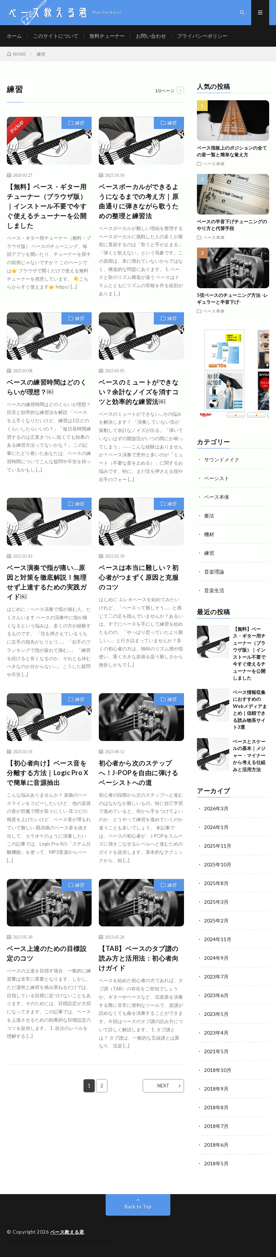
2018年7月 (216, 1126)
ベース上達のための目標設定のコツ (47, 953)
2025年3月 (216, 902)
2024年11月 (217, 939)
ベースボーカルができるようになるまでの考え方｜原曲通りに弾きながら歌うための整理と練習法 (139, 201)
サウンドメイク (221, 459)
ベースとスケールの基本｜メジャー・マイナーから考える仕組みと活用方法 (249, 755)
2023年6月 (216, 995)
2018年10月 (217, 1070)
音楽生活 (214, 590)
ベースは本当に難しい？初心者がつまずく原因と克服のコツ (139, 577)
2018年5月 (216, 1163)
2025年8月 (216, 883)
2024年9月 (216, 958)
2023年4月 (216, 1033)
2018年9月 (216, 1089)
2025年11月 (217, 846)
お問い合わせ (151, 36)
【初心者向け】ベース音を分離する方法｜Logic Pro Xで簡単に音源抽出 (47, 772)
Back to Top (138, 1206)
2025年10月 (217, 864)
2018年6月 (216, 1145)
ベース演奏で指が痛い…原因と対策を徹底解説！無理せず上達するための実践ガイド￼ (47, 581)
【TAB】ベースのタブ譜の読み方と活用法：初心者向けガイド (139, 958)
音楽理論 (214, 571)
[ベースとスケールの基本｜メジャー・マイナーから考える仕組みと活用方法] (213, 754)
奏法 (209, 515)
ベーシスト (216, 478)
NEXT (163, 1085)
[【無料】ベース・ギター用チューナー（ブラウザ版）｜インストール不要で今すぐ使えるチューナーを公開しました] (213, 642)
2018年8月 (216, 1107)
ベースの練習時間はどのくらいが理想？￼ (47, 387)
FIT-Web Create (32, 1241)
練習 (79, 123)
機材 (209, 534)
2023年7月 (216, 976)
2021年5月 (216, 1051)
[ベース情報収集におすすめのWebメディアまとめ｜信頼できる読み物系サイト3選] (213, 705)
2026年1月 (216, 827)
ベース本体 (214, 163)
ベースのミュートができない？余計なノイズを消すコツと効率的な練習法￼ (139, 391)
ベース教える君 (67, 1232)
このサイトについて (55, 36)
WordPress (59, 1241)
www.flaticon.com (101, 1241)
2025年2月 (216, 920)
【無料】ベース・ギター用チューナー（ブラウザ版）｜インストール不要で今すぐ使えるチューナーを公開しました (47, 206)
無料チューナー (107, 36)
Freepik (83, 1241)
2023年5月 (216, 1014)
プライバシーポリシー (202, 36)
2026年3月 (216, 808)
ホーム (14, 36)
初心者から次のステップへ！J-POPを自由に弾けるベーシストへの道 (138, 772)
